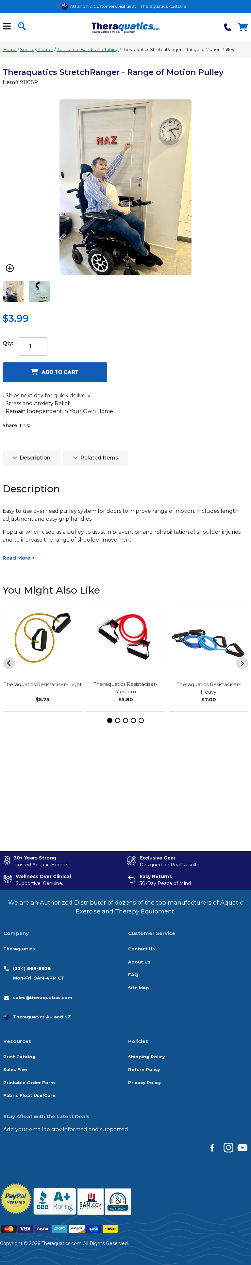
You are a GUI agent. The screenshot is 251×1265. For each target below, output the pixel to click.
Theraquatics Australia (163, 6)
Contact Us (141, 948)
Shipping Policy (146, 1056)
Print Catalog (19, 1056)
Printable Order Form (29, 1082)
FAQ (133, 974)
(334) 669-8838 (32, 968)
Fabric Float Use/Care (29, 1095)
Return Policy (144, 1069)
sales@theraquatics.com (42, 997)
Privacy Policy (144, 1082)
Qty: (8, 343)
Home (10, 49)
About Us (139, 961)
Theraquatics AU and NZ (42, 1016)
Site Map (138, 987)
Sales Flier (15, 1069)
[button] (109, 720)
